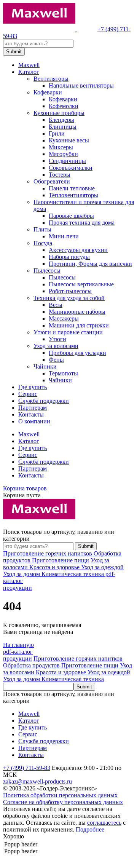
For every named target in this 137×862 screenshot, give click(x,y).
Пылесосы (47, 270)
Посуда (42, 243)
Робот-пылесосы (70, 291)
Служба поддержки (43, 400)
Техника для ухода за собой (69, 298)
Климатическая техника (73, 574)
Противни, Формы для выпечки (90, 263)
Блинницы (62, 126)
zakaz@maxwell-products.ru (37, 781)
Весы (55, 305)
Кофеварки (47, 92)
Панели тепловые (72, 188)
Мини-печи (64, 236)
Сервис (27, 394)
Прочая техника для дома (82, 222)
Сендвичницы (67, 161)
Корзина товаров (25, 488)
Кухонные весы (69, 140)
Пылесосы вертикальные (81, 284)
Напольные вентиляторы (81, 85)
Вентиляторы (50, 78)
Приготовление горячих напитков (48, 553)
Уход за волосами (55, 346)
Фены (56, 359)
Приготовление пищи (61, 560)
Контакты (31, 414)
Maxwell (29, 65)
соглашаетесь (104, 822)
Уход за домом (22, 574)
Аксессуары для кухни (78, 250)
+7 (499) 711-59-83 (26, 768)
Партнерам (32, 407)
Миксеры (61, 147)
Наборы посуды (69, 257)
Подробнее (90, 829)
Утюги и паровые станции (68, 332)
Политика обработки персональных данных (60, 795)
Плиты (42, 229)
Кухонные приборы (58, 113)
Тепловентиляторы (73, 195)
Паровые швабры (71, 215)
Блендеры (61, 120)
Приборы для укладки (77, 353)
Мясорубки (63, 154)
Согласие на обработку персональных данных (63, 802)
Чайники (45, 366)
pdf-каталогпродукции (18, 655)
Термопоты (63, 373)
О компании (34, 421)
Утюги (57, 339)
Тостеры (59, 174)
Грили (57, 133)
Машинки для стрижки (79, 325)
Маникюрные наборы (77, 311)
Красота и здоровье (55, 567)
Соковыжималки (70, 167)
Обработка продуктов (32, 665)
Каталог (28, 72)
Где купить (32, 387)
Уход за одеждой (102, 567)
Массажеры (64, 318)
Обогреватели (51, 181)
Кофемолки (63, 106)
